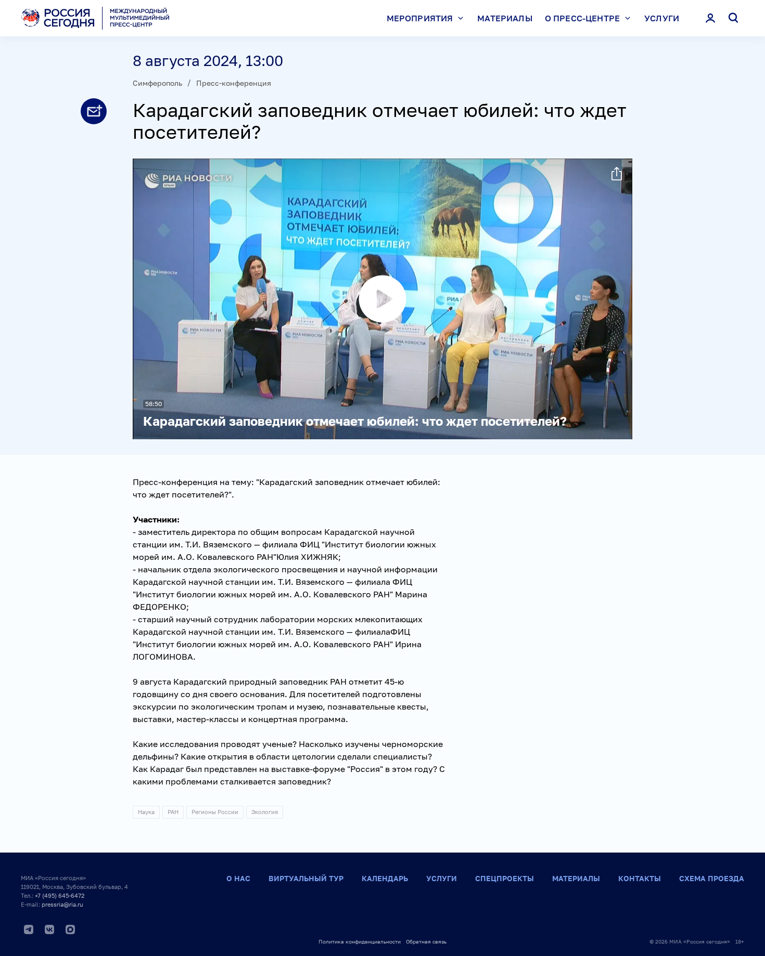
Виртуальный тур (306, 878)
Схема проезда (711, 878)
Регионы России (215, 811)
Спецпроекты (504, 878)
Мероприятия (420, 18)
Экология (264, 811)
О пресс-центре (582, 18)
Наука (146, 811)
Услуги (661, 18)
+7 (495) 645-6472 (59, 895)
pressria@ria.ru (62, 904)
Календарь (385, 878)
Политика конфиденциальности (359, 941)
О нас (238, 878)
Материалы (504, 18)
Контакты (639, 878)
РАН (173, 811)
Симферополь (157, 82)
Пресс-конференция (233, 82)
